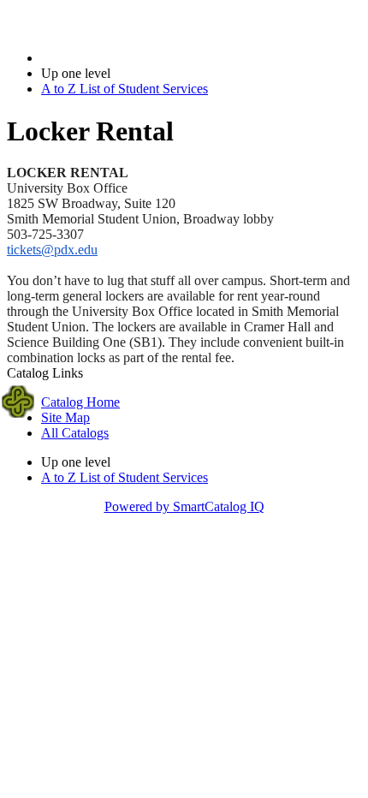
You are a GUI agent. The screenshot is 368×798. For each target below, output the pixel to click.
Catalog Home (80, 402)
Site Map (65, 417)
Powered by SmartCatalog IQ (184, 506)
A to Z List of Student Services (124, 88)
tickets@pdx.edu (52, 249)
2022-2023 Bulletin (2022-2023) (129, 58)
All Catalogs (75, 433)
